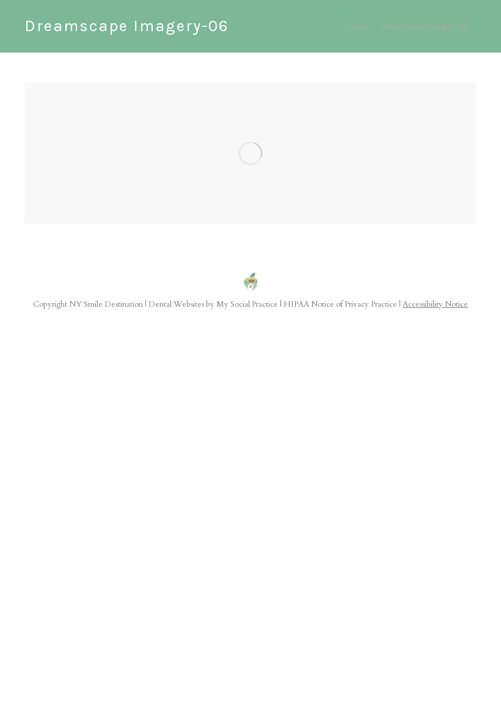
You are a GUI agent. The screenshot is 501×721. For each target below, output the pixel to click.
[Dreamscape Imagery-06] (250, 153)
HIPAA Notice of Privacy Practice (340, 304)
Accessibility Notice (435, 304)
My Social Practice (246, 304)
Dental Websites (176, 304)
